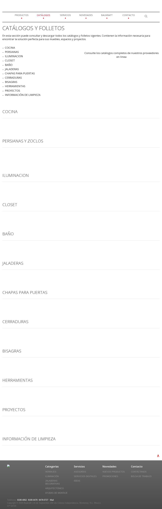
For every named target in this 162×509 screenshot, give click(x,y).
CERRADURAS (13, 77)
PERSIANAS (12, 52)
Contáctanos (138, 472)
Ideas (77, 481)
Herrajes (50, 472)
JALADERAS (12, 69)
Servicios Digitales (85, 476)
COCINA (10, 47)
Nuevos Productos (114, 472)
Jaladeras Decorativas (52, 482)
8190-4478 (32, 500)
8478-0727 (43, 500)
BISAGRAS (11, 82)
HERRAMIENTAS (15, 86)
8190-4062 (22, 500)
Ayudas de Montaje (56, 493)
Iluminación (52, 476)
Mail (52, 500)
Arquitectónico (54, 488)
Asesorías (80, 472)
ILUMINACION (14, 56)
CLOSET (10, 60)
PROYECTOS (12, 90)
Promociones (110, 476)
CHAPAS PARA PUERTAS (20, 73)
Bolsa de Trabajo (141, 476)
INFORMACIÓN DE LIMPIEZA (22, 95)
